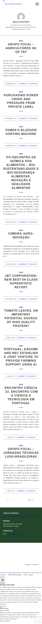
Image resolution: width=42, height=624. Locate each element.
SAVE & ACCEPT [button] (5, 621)
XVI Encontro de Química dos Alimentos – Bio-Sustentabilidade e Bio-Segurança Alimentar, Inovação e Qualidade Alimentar (21, 172)
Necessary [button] (3, 606)
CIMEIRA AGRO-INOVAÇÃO (21, 235)
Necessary (5, 608)
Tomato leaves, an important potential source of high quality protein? (21, 318)
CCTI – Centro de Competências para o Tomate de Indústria (20, 516)
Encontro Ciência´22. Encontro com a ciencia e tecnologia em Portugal (21, 395)
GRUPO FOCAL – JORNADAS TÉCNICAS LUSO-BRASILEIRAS (21, 452)
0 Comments (22, 83)
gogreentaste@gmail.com (14, 534)
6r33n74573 (34, 83)
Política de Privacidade (14, 575)
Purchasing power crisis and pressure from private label (21, 101)
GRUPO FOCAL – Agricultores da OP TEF (21, 48)
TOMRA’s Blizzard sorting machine (21, 132)
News (21, 41)
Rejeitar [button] (31, 575)
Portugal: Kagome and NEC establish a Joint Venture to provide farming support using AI (21, 356)
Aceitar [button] (26, 575)
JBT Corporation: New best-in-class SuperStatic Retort (21, 281)
